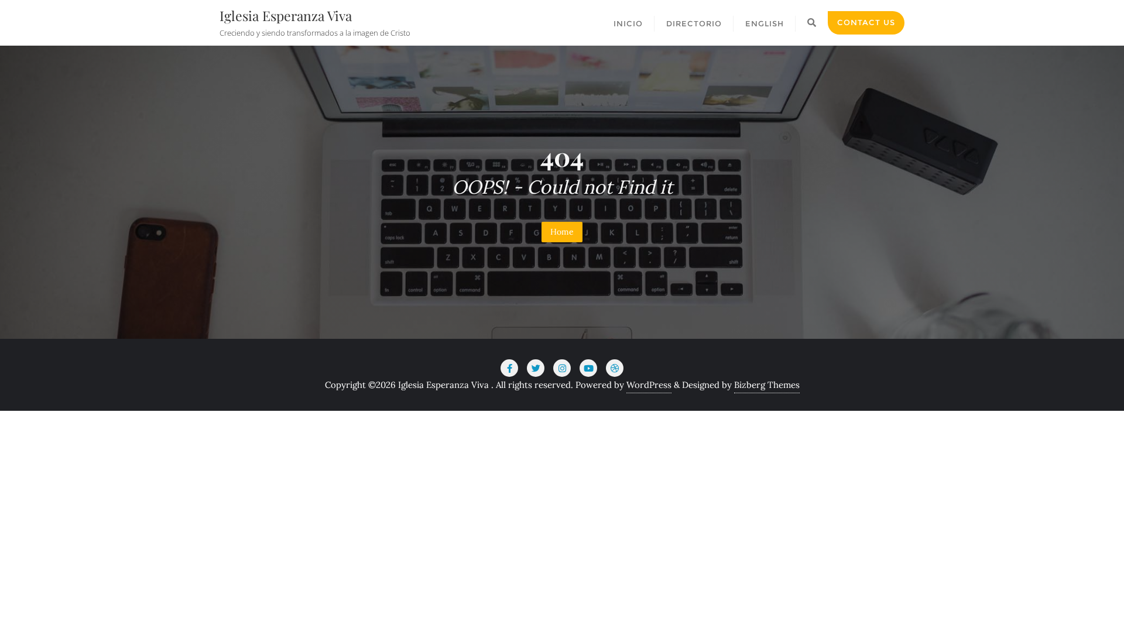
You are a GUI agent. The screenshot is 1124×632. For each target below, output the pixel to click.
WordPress (648, 384)
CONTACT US (866, 22)
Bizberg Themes (767, 384)
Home (562, 231)
